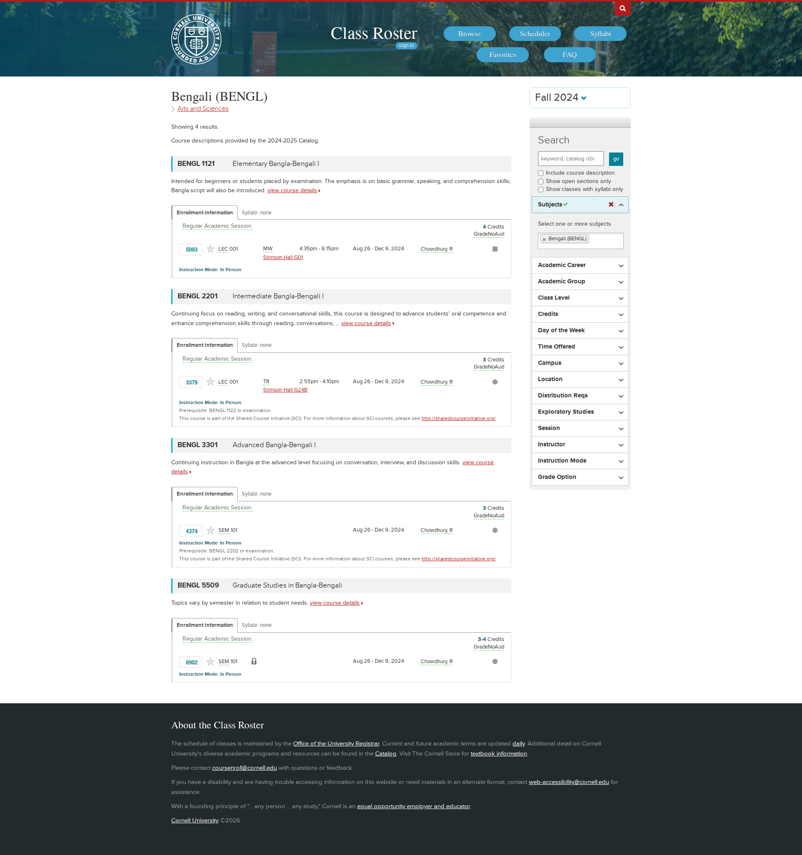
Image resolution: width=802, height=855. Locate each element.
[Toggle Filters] (580, 122)
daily (519, 744)
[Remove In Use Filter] (611, 205)
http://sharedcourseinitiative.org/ (458, 418)
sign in (406, 46)
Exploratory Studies (566, 412)
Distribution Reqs (563, 396)
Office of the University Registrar (336, 744)
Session (549, 428)
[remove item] (544, 239)
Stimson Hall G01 (283, 257)
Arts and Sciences (203, 109)
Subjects (550, 205)
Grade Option (557, 477)
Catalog (385, 754)
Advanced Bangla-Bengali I (274, 445)
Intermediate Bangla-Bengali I (278, 296)
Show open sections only (578, 181)
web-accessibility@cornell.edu (569, 782)
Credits (548, 314)
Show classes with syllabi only (584, 189)
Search (554, 140)
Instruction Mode (562, 461)
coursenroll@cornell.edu (244, 768)
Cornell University (194, 820)
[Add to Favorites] (210, 248)
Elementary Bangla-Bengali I (276, 164)
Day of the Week (561, 330)
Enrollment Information (205, 212)
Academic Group (561, 281)
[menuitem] (470, 33)
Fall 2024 (558, 97)
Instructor (551, 444)
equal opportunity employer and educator (413, 806)
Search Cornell (623, 8)
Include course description (580, 172)
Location (550, 379)
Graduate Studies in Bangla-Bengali (287, 585)
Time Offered (556, 347)
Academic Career (562, 265)
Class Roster (374, 32)
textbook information (499, 754)
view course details (292, 190)
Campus (549, 363)
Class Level (554, 298)
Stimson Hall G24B (285, 390)
